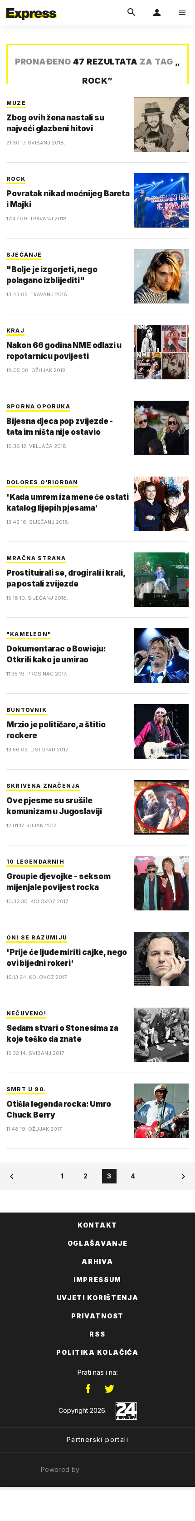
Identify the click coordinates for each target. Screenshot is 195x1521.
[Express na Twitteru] (109, 1389)
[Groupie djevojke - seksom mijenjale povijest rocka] (161, 883)
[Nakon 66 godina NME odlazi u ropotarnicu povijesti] (161, 352)
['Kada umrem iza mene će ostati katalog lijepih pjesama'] (161, 504)
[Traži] (131, 12)
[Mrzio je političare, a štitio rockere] (161, 731)
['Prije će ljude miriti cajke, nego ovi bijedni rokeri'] (161, 959)
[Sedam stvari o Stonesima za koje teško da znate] (161, 1035)
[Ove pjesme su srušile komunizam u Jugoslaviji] (161, 807)
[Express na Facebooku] (88, 1389)
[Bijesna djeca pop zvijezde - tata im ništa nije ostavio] (161, 428)
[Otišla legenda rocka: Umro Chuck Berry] (161, 1111)
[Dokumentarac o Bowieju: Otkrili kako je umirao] (161, 655)
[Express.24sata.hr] (31, 6)
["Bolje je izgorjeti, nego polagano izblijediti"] (161, 276)
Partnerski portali (97, 1439)
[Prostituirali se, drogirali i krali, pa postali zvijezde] (161, 579)
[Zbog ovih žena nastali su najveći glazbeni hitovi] (161, 124)
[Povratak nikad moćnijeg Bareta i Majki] (161, 200)
